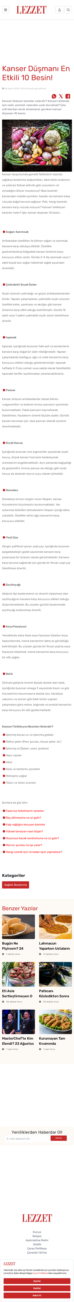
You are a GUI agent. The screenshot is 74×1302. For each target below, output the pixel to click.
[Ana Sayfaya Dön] (37, 1217)
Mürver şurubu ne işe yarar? (24, 845)
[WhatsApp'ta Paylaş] (54, 96)
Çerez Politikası (37, 1248)
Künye (37, 1232)
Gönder (58, 1138)
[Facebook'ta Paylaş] (68, 96)
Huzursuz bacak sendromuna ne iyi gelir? (32, 838)
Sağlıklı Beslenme (15, 884)
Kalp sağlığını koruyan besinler (25, 824)
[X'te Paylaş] (61, 96)
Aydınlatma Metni (37, 1240)
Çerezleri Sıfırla (37, 1252)
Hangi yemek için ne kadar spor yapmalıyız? (34, 852)
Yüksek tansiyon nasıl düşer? (24, 831)
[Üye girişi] (59, 9)
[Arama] (68, 9)
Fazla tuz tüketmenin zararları (25, 810)
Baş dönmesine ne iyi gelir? (23, 817)
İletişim (37, 1236)
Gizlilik (37, 1244)
